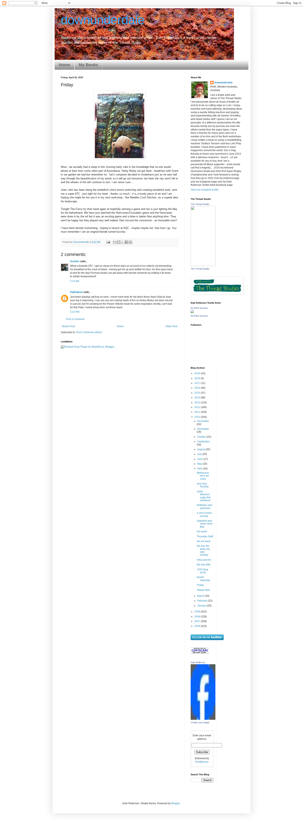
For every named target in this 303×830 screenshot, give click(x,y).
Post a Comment (75, 319)
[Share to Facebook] (126, 242)
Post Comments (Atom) (89, 332)
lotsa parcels (204, 559)
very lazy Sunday (203, 485)
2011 (197, 412)
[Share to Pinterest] (130, 242)
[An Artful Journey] (192, 312)
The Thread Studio (200, 204)
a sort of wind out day (204, 514)
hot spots (202, 531)
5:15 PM (74, 311)
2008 (197, 616)
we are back (203, 541)
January (202, 605)
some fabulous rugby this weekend (204, 496)
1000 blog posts (202, 571)
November (203, 428)
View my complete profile (205, 189)
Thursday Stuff (205, 536)
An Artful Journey (199, 308)
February (202, 600)
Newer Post (68, 326)
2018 (197, 378)
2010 (197, 417)
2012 (197, 407)
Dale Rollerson (198, 662)
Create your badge (200, 722)
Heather (75, 261)
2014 (197, 397)
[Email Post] (108, 242)
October (202, 436)
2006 (197, 626)
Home (64, 65)
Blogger (175, 803)
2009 (197, 611)
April (200, 468)
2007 (197, 621)
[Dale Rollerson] (203, 719)
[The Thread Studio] (203, 265)
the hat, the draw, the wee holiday (203, 550)
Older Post (171, 326)
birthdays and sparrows (204, 506)
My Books (88, 65)
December (203, 421)
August (201, 449)
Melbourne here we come (203, 475)
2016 (197, 387)
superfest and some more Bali (205, 523)
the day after (204, 564)
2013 (197, 402)
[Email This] (115, 242)
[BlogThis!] (119, 242)
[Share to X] (123, 242)
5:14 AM (74, 281)
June (200, 459)
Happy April (203, 589)
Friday (200, 585)
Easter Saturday (203, 578)
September (203, 441)
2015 (197, 392)
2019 (197, 373)
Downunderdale (223, 82)
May (200, 463)
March (201, 595)
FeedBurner (202, 761)
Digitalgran (76, 292)
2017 (197, 383)
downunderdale (102, 20)
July (199, 454)
